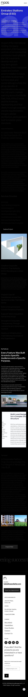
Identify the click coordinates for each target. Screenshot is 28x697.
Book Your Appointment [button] (12, 590)
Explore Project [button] (8, 229)
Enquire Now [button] (9, 547)
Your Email (7, 665)
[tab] (14, 269)
